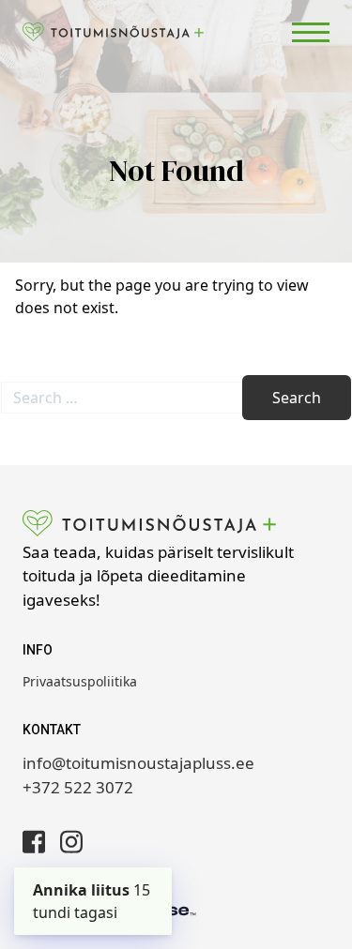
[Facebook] (34, 841)
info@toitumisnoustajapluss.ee (138, 763)
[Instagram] (71, 841)
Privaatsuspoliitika (80, 681)
